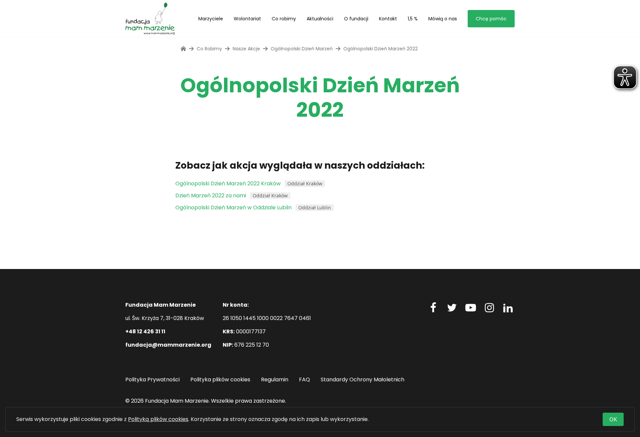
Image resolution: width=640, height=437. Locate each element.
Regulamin (274, 379)
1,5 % (413, 18)
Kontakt (388, 18)
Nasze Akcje (246, 48)
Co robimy (284, 18)
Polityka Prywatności (152, 379)
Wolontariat (247, 18)
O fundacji (356, 18)
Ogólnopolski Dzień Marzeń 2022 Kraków (228, 183)
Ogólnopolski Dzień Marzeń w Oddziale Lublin (233, 207)
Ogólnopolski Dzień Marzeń (302, 48)
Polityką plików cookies (158, 419)
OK (613, 419)
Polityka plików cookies (220, 379)
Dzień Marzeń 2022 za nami (210, 195)
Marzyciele (210, 18)
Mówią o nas (442, 18)
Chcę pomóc (491, 18)
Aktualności (320, 18)
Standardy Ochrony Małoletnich (362, 379)
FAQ (304, 379)
